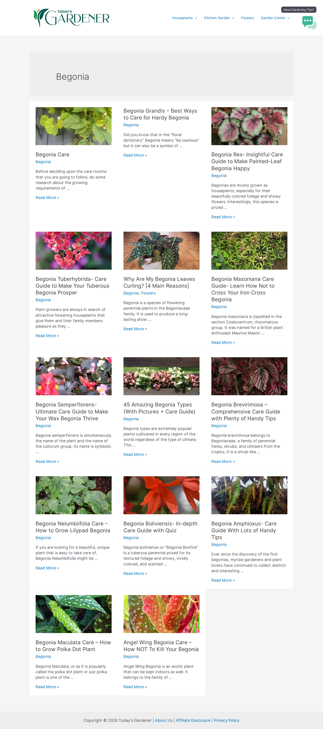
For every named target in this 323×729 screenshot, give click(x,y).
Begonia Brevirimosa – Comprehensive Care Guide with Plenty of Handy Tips (245, 411)
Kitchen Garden (217, 18)
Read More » (47, 197)
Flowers (247, 18)
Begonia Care (52, 154)
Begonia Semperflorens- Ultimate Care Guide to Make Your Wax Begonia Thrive (72, 411)
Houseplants (182, 18)
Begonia (43, 161)
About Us (163, 720)
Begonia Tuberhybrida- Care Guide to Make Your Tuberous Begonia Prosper (72, 286)
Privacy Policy (227, 720)
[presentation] (195, 17)
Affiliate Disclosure (193, 720)
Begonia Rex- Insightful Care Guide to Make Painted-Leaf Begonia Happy (247, 161)
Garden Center (273, 18)
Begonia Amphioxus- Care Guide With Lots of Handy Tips (244, 530)
